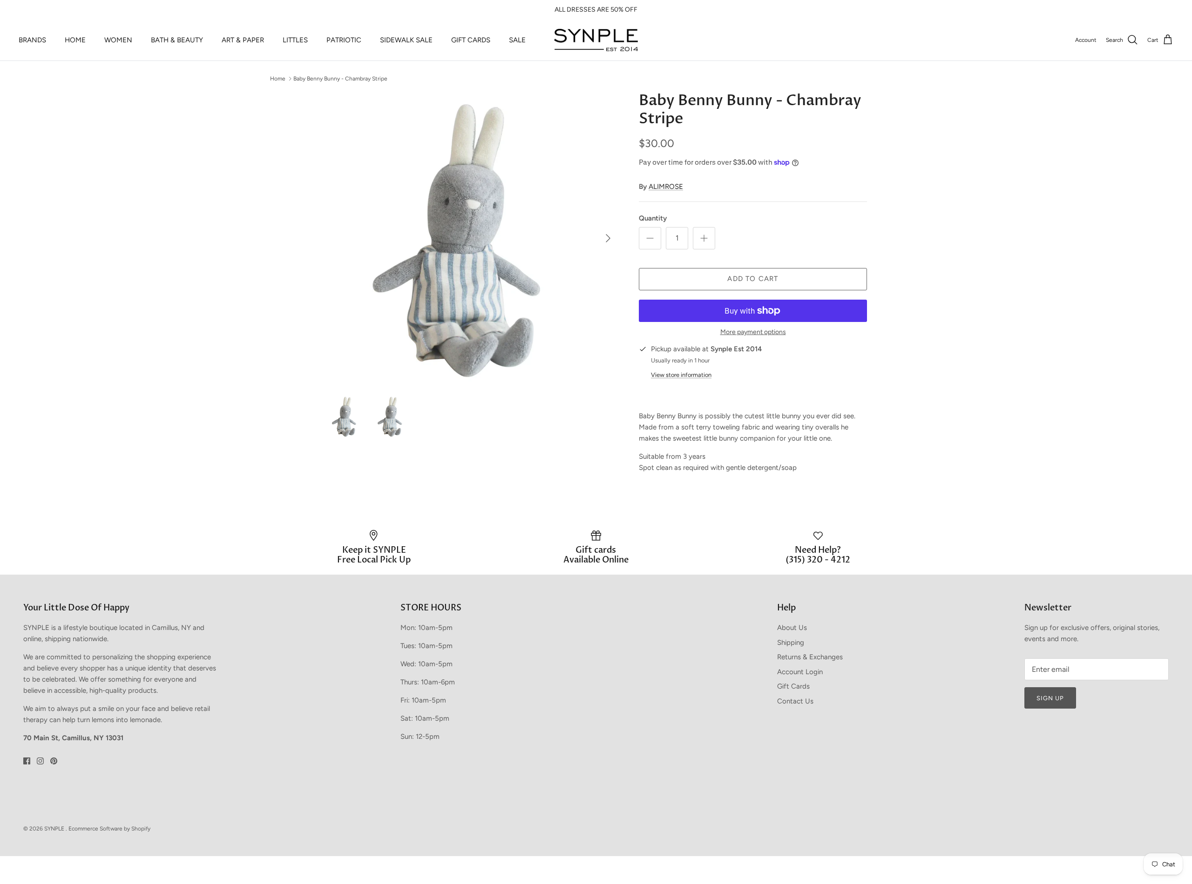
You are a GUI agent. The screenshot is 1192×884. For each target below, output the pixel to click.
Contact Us (795, 701)
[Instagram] (40, 760)
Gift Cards (793, 686)
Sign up (1050, 698)
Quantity (653, 218)
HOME (75, 40)
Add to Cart (752, 279)
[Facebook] (26, 760)
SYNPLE (55, 828)
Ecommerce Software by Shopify (109, 828)
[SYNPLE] (596, 40)
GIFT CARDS (470, 40)
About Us (792, 627)
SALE (517, 40)
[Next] (608, 238)
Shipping (790, 642)
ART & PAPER (243, 40)
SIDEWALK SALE (406, 40)
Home (277, 78)
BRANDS (32, 40)
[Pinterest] (53, 760)
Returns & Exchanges (810, 657)
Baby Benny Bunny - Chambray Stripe (340, 78)
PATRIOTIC (343, 40)
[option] (471, 238)
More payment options (753, 332)
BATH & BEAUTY (177, 40)
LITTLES (295, 40)
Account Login (800, 672)
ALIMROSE (666, 186)
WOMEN (118, 40)
